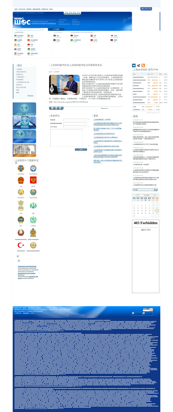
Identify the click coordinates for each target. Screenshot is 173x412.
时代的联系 (19, 79)
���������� (33, 251)
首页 (16, 9)
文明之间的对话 (21, 72)
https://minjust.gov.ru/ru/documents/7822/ (36, 408)
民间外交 (19, 85)
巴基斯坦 (33, 49)
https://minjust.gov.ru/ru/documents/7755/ (36, 330)
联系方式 (45, 9)
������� (56, 123)
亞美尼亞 (76, 35)
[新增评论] (52, 107)
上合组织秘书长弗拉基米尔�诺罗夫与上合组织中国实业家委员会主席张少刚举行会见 (108, 124)
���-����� (33, 239)
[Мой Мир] (121, 108)
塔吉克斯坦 (20, 53)
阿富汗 (58, 40)
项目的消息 (36, 9)
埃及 (95, 35)
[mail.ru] (148, 308)
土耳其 (95, 40)
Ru (143, 8)
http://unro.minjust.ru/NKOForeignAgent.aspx (37, 374)
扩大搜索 (56, 29)
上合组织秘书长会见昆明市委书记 (104, 134)
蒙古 (58, 35)
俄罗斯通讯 (26, 313)
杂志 (51, 9)
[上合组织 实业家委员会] (24, 117)
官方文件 (22, 9)
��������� (21, 239)
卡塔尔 (115, 35)
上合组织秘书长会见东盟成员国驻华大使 (144, 185)
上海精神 (19, 69)
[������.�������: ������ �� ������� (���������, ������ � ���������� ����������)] (148, 314)
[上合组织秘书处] (24, 103)
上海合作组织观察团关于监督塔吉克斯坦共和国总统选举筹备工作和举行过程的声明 (108, 156)
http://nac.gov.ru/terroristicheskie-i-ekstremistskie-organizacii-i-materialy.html (45, 386)
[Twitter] (111, 108)
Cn (150, 8)
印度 (18, 44)
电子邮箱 (53, 127)
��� (52, 120)
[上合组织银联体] (24, 144)
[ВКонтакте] (116, 108)
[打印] (60, 107)
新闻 (135, 116)
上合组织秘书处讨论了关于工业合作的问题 (145, 144)
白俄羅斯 (19, 40)
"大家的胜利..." (20, 77)
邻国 (17, 90)
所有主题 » (31, 95)
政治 (50, 71)
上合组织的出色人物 (22, 82)
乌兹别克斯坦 (34, 53)
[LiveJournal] (113, 108)
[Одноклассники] (118, 108)
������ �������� (27, 266)
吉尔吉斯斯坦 (34, 40)
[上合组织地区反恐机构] (24, 130)
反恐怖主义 (19, 74)
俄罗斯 (19, 49)
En (146, 8)
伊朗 (32, 35)
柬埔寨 (115, 40)
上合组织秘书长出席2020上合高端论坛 (106, 137)
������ (21, 251)
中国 (32, 44)
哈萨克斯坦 (20, 35)
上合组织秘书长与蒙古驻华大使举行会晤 (106, 146)
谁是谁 (29, 9)
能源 (17, 92)
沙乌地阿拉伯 (77, 40)
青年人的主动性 (21, 87)
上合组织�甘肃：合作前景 (141, 164)
